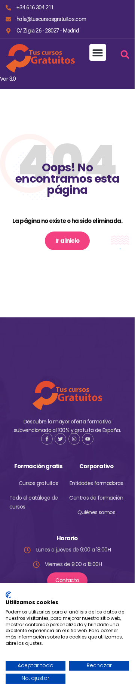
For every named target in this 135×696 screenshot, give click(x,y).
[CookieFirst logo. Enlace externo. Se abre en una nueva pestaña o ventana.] (8, 594)
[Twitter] (60, 439)
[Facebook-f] (47, 439)
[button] (97, 52)
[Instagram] (74, 439)
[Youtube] (87, 439)
